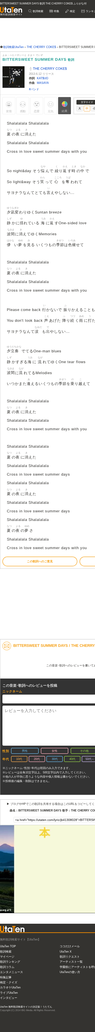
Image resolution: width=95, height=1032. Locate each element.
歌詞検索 (37, 11)
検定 (72, 11)
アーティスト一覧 (71, 961)
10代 (19, 759)
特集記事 (5, 977)
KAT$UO (42, 78)
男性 (25, 750)
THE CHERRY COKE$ (49, 68)
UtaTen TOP (8, 946)
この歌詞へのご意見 (40, 561)
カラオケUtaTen (10, 987)
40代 (72, 759)
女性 (54, 750)
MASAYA (43, 83)
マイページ (7, 956)
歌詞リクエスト (70, 956)
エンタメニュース (11, 972)
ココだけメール (70, 946)
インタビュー (8, 997)
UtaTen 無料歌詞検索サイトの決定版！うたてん (26, 1006)
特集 (56, 11)
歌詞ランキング (10, 961)
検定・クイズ (8, 982)
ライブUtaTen (9, 992)
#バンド (34, 89)
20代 (37, 759)
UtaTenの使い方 (70, 972)
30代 (55, 759)
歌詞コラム (7, 967)
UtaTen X (66, 951)
